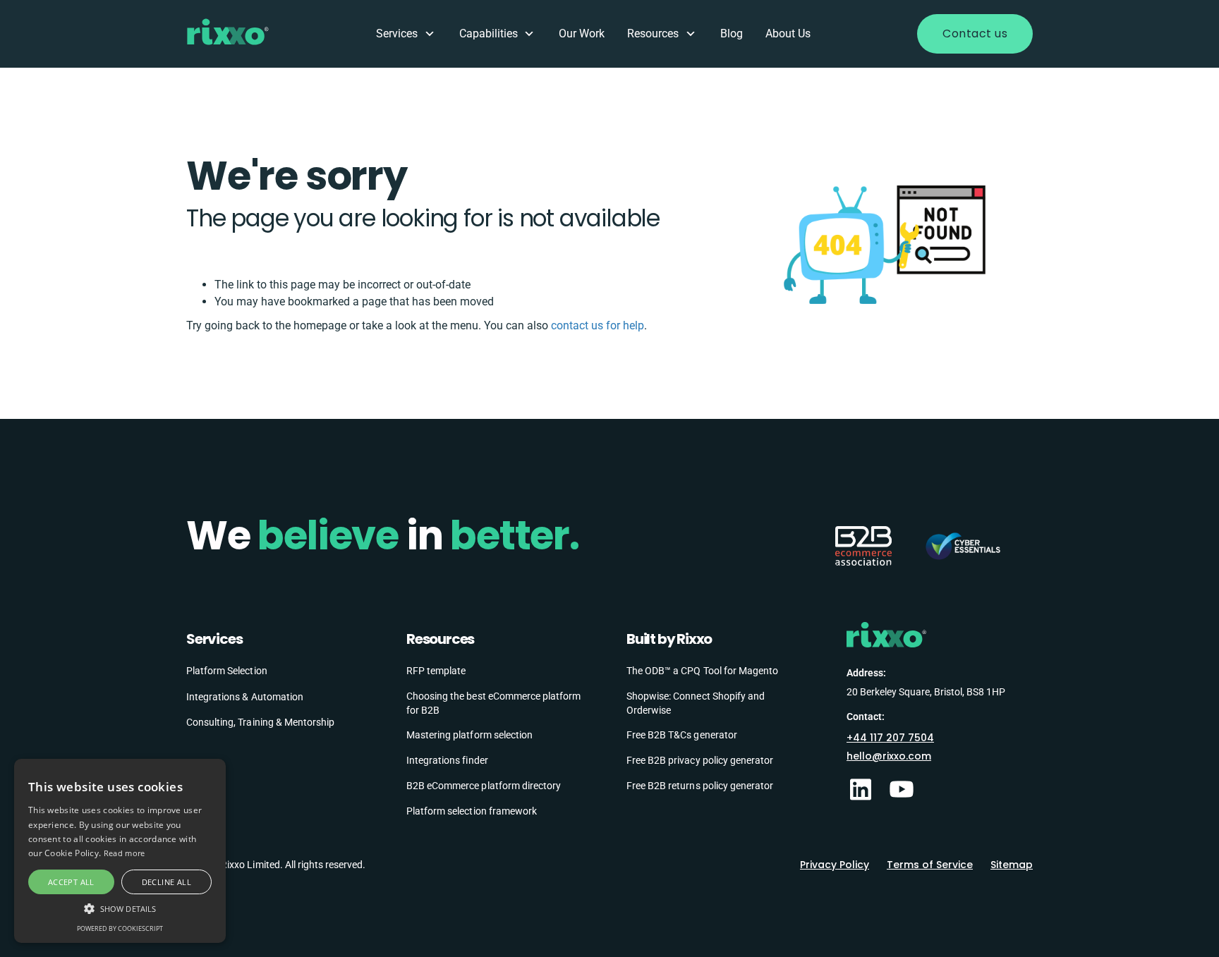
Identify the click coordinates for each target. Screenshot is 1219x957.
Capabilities (488, 33)
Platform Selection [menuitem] (226, 670)
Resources (653, 33)
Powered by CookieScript (120, 928)
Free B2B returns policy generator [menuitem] (699, 785)
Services (397, 33)
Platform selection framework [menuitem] (471, 811)
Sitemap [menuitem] (1011, 865)
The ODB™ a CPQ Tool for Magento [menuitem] (702, 670)
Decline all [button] (166, 882)
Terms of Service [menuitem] (930, 865)
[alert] (120, 851)
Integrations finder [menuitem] (447, 760)
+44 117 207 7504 (890, 738)
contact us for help (597, 325)
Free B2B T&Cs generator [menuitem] (681, 734)
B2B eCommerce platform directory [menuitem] (483, 785)
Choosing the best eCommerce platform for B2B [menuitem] (493, 703)
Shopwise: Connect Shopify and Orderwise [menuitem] (695, 703)
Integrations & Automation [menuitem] (244, 696)
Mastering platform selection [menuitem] (469, 734)
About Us (788, 33)
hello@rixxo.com (889, 756)
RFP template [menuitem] (436, 670)
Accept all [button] (71, 882)
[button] (120, 908)
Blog (731, 33)
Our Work (582, 33)
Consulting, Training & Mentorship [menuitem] (260, 722)
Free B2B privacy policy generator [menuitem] (699, 760)
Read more (124, 853)
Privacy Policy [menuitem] (834, 865)
